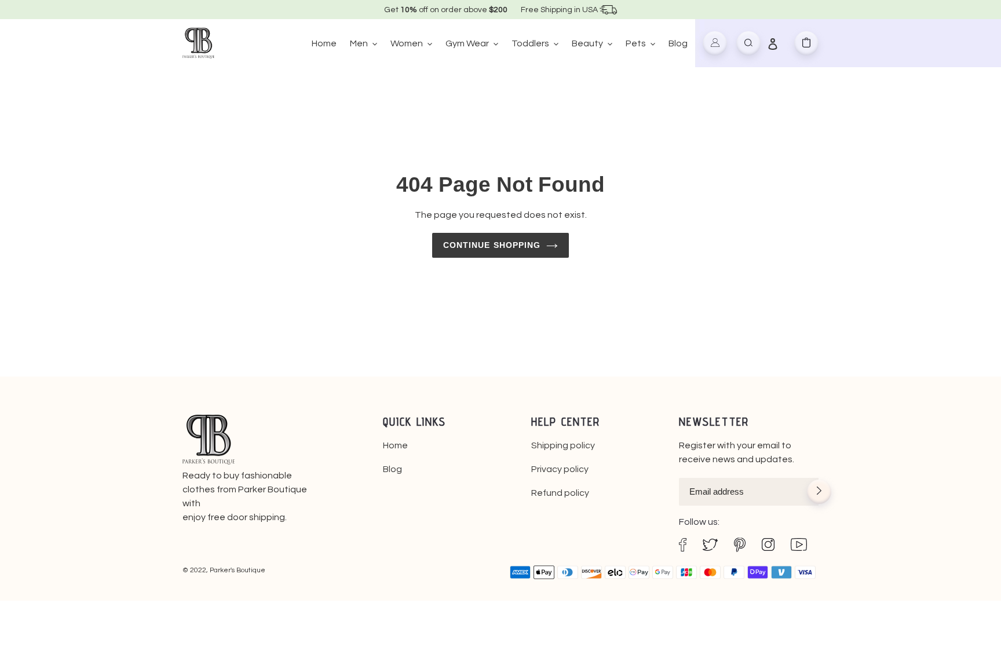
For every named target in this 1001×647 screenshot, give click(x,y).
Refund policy (560, 493)
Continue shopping (492, 245)
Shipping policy (563, 445)
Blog (392, 469)
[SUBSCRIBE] (819, 493)
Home (395, 445)
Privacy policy (560, 469)
